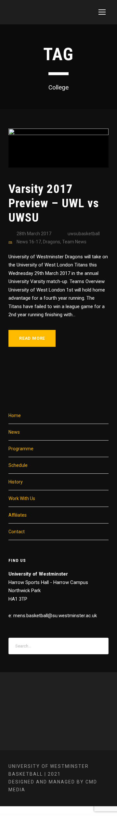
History (15, 481)
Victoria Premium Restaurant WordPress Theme (58, 814)
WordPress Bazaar (7, 814)
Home (14, 415)
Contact (16, 531)
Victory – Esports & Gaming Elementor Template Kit (76, 814)
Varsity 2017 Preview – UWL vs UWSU (53, 203)
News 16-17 (29, 241)
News (14, 432)
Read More (32, 338)
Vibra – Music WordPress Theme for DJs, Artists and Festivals (50, 814)
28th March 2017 (34, 233)
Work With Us (21, 498)
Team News (74, 241)
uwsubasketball (84, 233)
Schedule (18, 465)
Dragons (51, 241)
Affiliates (17, 515)
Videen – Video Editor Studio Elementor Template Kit (93, 814)
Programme (20, 448)
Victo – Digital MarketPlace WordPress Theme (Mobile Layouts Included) (38, 814)
